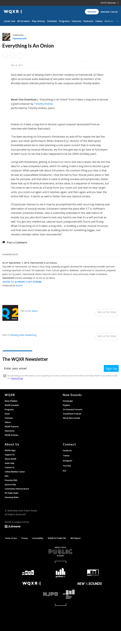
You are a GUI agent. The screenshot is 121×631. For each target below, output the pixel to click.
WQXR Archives (11, 435)
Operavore (9, 430)
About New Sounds (71, 418)
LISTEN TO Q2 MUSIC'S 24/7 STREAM (22, 281)
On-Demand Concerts (72, 409)
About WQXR (10, 459)
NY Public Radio (11, 493)
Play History (38, 21)
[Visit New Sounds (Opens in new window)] (89, 583)
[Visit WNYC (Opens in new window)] (28, 572)
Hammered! (20, 38)
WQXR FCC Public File (57, 538)
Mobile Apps (10, 450)
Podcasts (88, 21)
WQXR (19, 285)
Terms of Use (11, 538)
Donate (92, 11)
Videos (99, 21)
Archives (109, 21)
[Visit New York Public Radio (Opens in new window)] (60, 551)
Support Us (10, 454)
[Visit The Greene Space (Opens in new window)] (89, 594)
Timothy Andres (43, 104)
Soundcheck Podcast (72, 413)
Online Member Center (15, 471)
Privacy (24, 538)
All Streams (23, 21)
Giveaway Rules (12, 497)
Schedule (52, 21)
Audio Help (9, 463)
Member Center (109, 11)
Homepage (68, 401)
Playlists (66, 405)
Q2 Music (33, 310)
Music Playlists (11, 401)
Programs (64, 21)
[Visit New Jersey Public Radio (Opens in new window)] (31, 594)
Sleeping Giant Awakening (23, 334)
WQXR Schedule (12, 405)
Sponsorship (10, 484)
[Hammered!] (7, 37)
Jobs (7, 476)
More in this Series (106, 312)
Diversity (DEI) (11, 480)
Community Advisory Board (17, 488)
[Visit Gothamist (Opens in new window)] (60, 573)
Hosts (7, 413)
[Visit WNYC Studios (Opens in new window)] (93, 573)
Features (76, 21)
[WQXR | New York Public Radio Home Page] (13, 12)
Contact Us (9, 467)
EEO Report (76, 538)
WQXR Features (12, 426)
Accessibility (37, 538)
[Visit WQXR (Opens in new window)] (31, 584)
